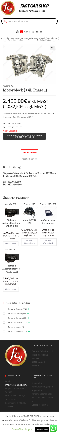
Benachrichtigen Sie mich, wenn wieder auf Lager (24, 136)
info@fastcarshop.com (16, 384)
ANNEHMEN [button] (42, 429)
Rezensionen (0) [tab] (29, 159)
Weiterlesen (11, 243)
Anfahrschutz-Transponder (48, 222)
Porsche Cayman (17, 322)
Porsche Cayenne (17, 318)
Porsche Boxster (17, 309)
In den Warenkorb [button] (29, 241)
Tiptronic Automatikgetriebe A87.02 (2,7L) (11, 223)
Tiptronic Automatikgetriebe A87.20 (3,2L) (11, 268)
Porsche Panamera (17, 331)
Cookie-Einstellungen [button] (22, 429)
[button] (52, 48)
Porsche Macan (16, 327)
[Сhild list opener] (29, 309)
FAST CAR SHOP (34, 5)
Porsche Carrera (17, 313)
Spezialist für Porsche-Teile (32, 11)
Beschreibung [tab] (29, 152)
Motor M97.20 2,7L (29, 221)
